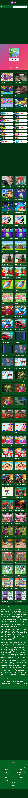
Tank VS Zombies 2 (7, 420)
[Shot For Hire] (21, 93)
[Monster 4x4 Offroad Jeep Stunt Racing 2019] (20, 495)
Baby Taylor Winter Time (21, 368)
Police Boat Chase (20, 355)
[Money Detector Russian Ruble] (7, 586)
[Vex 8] (7, 223)
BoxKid (3, 562)
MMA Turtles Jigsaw (20, 381)
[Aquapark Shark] (20, 210)
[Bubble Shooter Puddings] (7, 314)
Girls (21, 141)
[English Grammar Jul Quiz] (7, 184)
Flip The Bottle (5, 575)
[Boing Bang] (7, 80)
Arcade (7, 120)
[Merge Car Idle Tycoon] (20, 314)
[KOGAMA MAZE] (7, 599)
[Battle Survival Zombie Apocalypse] (7, 534)
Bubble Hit (3, 108)
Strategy (22, 137)
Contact (21, 777)
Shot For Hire (18, 96)
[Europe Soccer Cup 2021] (7, 197)
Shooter (7, 137)
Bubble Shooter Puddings (8, 316)
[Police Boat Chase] (20, 353)
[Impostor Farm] (7, 275)
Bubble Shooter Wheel (7, 96)
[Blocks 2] (7, 249)
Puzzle (7, 141)
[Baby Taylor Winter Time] (20, 366)
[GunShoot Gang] (20, 405)
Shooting (7, 777)
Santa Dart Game (19, 199)
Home (1, 41)
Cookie (21, 769)
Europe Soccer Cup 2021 (8, 199)
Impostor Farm (5, 277)
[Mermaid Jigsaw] (20, 184)
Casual (21, 120)
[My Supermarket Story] (7, 443)
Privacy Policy (21, 772)
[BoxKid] (7, 560)
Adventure (7, 130)
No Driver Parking (19, 329)
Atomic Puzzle (5, 212)
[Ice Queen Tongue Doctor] (7, 521)
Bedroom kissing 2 (20, 394)
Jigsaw (21, 130)
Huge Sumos (5, 471)
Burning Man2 (5, 497)
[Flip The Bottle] (7, 573)
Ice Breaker (18, 108)
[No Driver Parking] (20, 327)
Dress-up (7, 124)
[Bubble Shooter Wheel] (7, 93)
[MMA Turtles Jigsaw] (20, 379)
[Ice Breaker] (21, 106)
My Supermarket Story (7, 446)
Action (7, 113)
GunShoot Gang (19, 407)
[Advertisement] (14, 23)
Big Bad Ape (5, 264)
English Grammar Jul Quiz (8, 186)
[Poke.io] (7, 288)
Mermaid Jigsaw (19, 186)
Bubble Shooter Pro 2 (7, 238)
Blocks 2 (4, 251)
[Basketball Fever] (20, 508)
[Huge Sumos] (7, 469)
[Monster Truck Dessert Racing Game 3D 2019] (7, 482)
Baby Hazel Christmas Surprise (10, 458)
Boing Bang (4, 83)
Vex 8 (3, 225)
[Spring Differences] (7, 301)
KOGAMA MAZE (6, 601)
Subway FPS (18, 83)
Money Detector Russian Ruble (10, 588)
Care (21, 134)
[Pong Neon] (20, 340)
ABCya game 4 (15, 669)
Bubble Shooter (23, 127)
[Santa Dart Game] (20, 197)
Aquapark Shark (19, 212)
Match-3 (7, 134)
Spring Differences (6, 303)
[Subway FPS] (21, 80)
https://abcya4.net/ (20, 613)
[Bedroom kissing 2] (20, 392)
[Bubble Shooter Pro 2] (7, 236)
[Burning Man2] (7, 495)
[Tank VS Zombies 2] (7, 417)
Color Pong (4, 433)
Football (21, 117)
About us (21, 775)
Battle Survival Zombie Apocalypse (11, 536)
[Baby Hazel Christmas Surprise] (7, 456)
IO (5, 117)
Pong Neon (18, 342)
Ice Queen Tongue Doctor (8, 523)
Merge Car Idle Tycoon (21, 316)
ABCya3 (7, 780)
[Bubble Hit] (7, 106)
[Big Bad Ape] (7, 262)
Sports (21, 113)
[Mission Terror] (7, 547)
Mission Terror (5, 549)
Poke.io (3, 290)
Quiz (6, 127)
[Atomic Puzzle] (7, 210)
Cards (21, 124)
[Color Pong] (7, 430)
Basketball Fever (19, 510)
